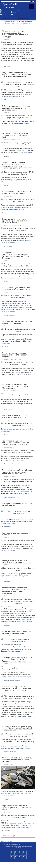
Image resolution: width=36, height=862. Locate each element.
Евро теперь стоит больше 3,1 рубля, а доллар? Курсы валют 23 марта (16, 807)
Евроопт (6, 185)
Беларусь (6, 18)
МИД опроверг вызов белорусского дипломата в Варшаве (17, 322)
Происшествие (16, 463)
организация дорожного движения (12, 680)
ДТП (5, 212)
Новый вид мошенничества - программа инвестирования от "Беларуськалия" (15, 386)
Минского (10, 574)
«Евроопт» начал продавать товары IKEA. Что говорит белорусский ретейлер (14, 164)
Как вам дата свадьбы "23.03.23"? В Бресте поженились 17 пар (16, 416)
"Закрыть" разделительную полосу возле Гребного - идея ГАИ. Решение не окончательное (17, 659)
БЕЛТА (31, 273)
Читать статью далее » (8, 63)
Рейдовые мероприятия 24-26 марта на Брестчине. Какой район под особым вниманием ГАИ (16, 74)
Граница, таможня (9, 692)
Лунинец (6, 751)
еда (4, 156)
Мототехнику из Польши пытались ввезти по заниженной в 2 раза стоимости (17, 760)
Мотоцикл (8, 526)
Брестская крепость (9, 225)
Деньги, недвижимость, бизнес (12, 139)
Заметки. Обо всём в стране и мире (13, 635)
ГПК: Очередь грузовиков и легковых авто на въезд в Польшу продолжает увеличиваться (16, 688)
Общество (6, 39)
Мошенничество (8, 409)
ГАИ (5, 66)
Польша (6, 346)
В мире (29, 21)
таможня (6, 799)
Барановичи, (21, 301)
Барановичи (7, 315)
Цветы (21, 463)
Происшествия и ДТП (11, 21)
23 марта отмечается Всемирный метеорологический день (16, 632)
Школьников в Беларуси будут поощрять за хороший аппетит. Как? (15, 135)
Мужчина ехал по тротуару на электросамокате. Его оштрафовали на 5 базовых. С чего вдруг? (15, 34)
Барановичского (6, 305)
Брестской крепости (26, 240)
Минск (9, 581)
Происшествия (8, 196)
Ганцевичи (8, 99)
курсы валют (7, 830)
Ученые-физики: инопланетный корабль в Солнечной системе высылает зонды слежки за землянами (15, 590)
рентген (5, 281)
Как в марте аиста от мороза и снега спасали (15, 534)
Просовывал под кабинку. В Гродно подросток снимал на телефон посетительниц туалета (17, 472)
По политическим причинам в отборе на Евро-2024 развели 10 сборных (16, 355)
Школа (5, 127)
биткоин (6, 581)
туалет (17, 497)
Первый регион (10, 23)
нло (9, 625)
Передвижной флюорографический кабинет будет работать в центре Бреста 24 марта (16, 255)
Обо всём (20, 23)
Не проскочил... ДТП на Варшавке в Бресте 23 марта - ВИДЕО (16, 192)
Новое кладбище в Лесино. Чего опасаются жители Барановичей (16, 289)
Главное (17, 225)
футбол (5, 378)
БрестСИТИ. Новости (10, 6)
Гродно (8, 66)
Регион (6, 79)
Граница (6, 720)
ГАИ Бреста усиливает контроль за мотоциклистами (17, 504)
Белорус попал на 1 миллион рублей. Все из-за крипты (14, 561)
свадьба (6, 434)
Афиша (28, 18)
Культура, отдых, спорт (14, 359)
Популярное (21, 18)
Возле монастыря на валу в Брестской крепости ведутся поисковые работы (14, 221)
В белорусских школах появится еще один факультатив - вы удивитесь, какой (16, 108)
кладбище (12, 315)
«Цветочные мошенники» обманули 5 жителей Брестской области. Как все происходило (15, 443)
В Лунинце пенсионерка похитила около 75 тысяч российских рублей (17, 727)
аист (5, 554)
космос (5, 625)
